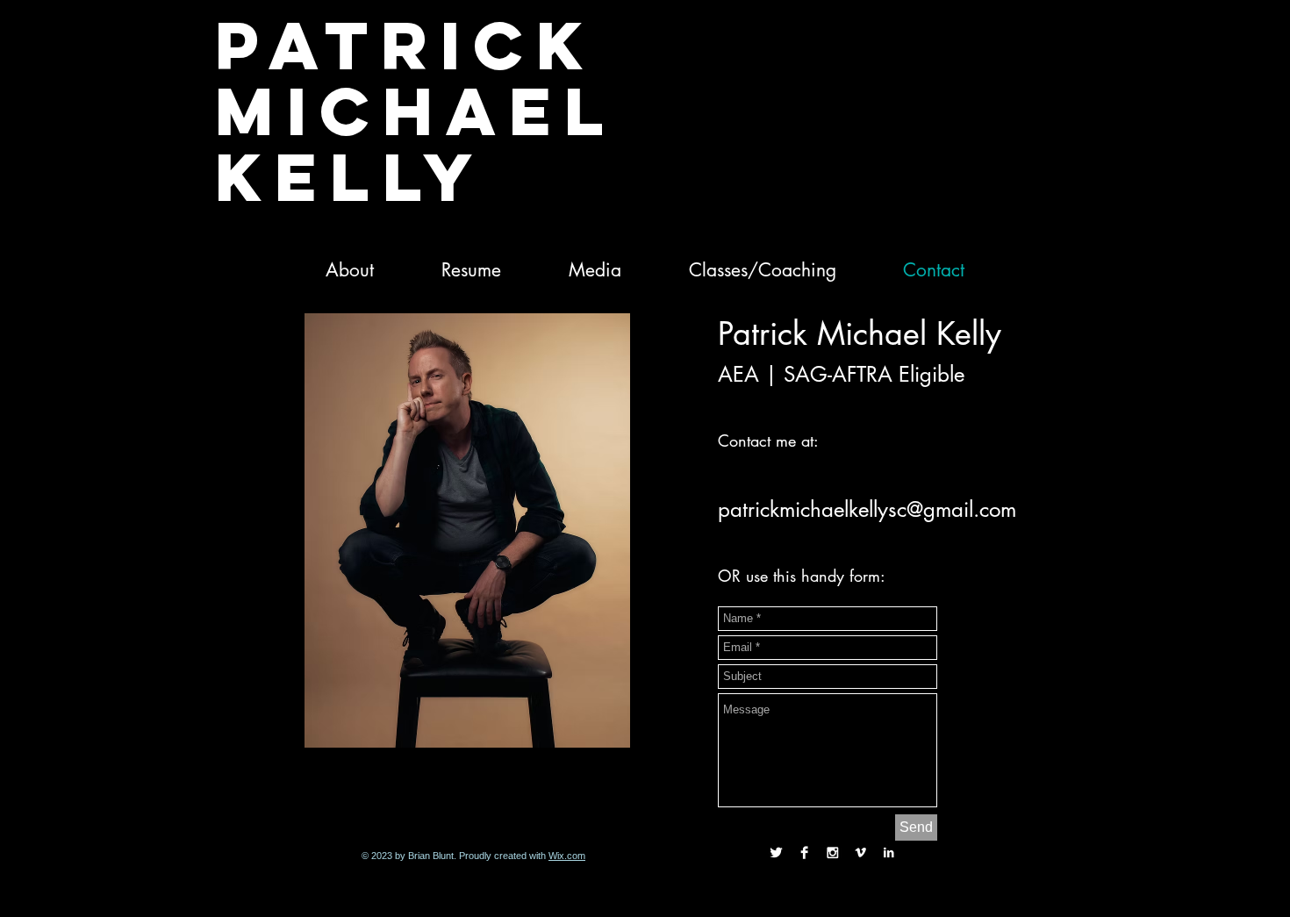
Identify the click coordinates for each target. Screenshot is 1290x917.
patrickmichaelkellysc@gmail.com (867, 509)
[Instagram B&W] (832, 852)
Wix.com (566, 855)
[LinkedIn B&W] (888, 852)
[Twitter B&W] (776, 852)
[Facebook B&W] (804, 852)
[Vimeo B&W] (860, 852)
